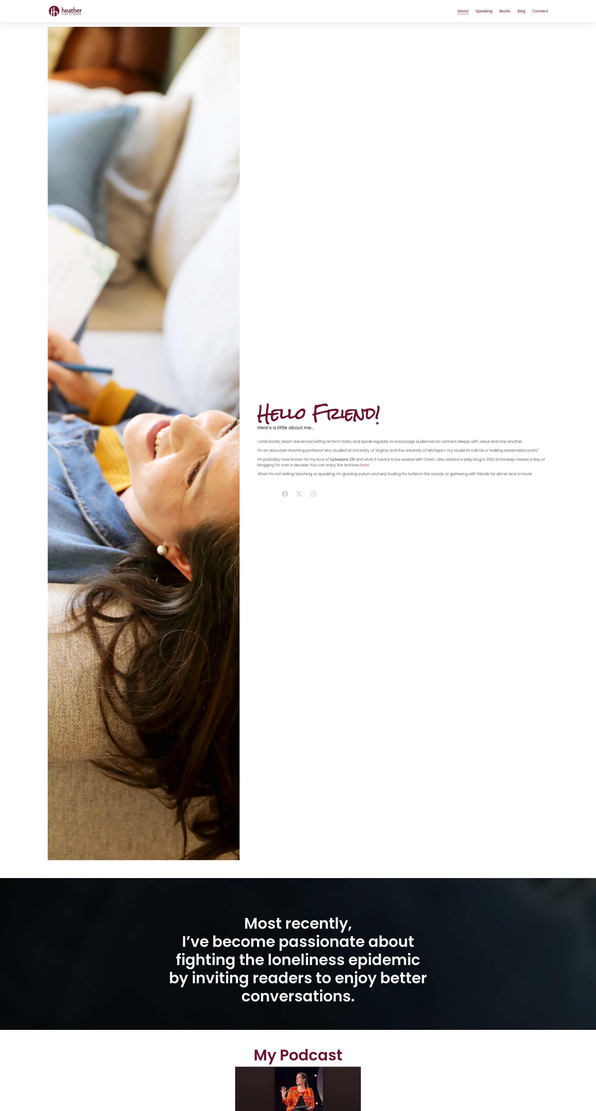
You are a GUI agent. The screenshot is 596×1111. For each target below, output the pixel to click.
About (463, 11)
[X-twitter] (299, 493)
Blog (521, 11)
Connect (540, 11)
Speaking (484, 11)
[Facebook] (284, 493)
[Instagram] (313, 493)
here (364, 465)
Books (504, 11)
